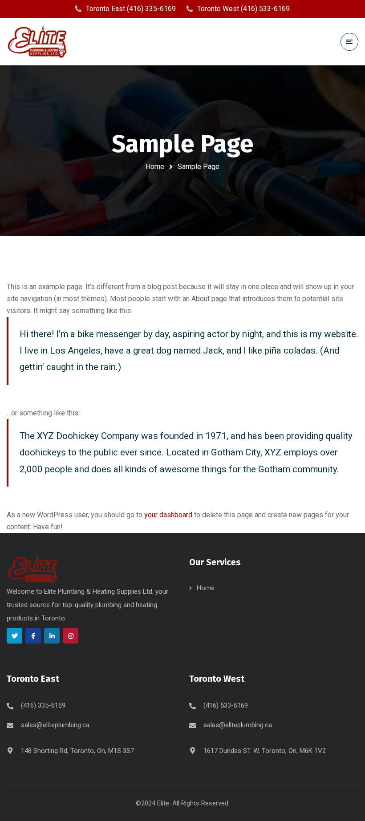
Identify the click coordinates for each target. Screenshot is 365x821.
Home (155, 166)
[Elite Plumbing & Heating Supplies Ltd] (40, 41)
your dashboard (168, 515)
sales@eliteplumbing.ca (55, 725)
